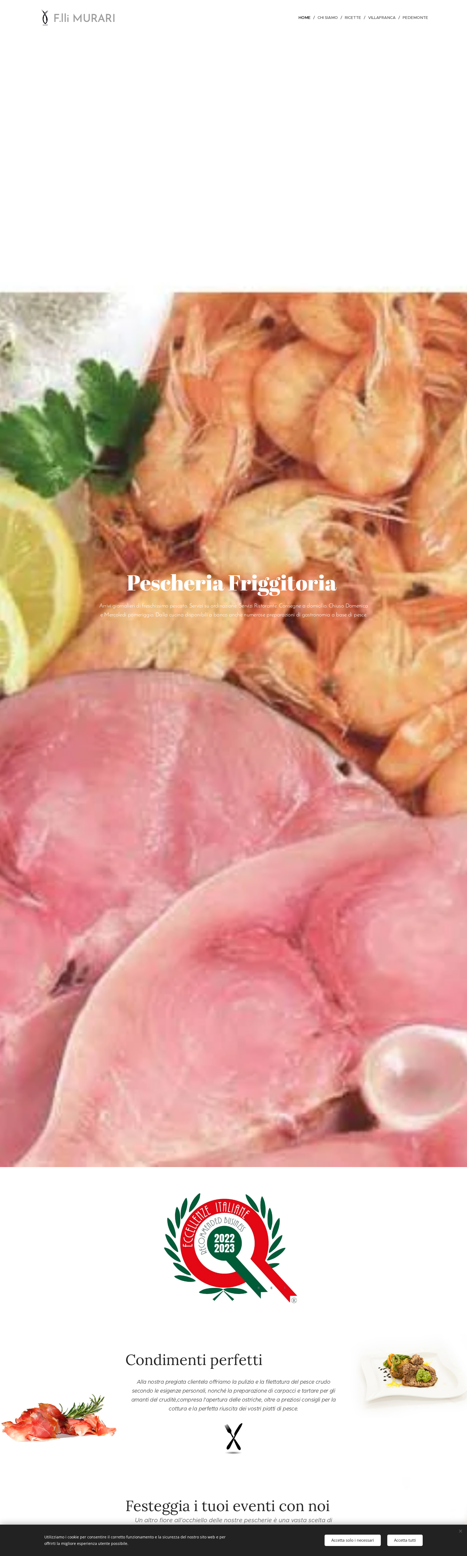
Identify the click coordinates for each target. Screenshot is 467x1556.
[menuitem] (306, 17)
